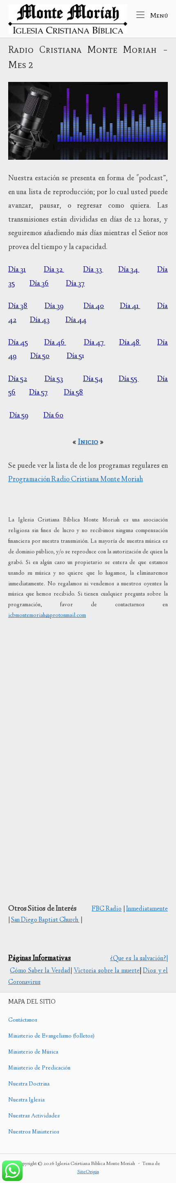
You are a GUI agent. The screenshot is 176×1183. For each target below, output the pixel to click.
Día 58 (73, 393)
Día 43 (40, 320)
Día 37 (75, 284)
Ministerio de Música (33, 1052)
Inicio (88, 441)
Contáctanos (22, 1020)
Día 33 (93, 270)
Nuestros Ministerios (33, 1132)
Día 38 (17, 306)
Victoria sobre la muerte (106, 971)
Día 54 (93, 379)
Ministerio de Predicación (39, 1068)
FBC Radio (107, 909)
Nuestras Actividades (34, 1116)
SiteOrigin (88, 1172)
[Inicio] (67, 19)
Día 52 (17, 379)
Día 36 (39, 284)
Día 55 (129, 379)
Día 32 (54, 270)
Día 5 (74, 356)
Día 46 (55, 343)
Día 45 (18, 343)
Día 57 (38, 393)
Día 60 (53, 415)
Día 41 (130, 306)
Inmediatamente (147, 909)
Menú (158, 15)
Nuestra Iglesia (26, 1100)
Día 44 (75, 320)
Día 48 (130, 343)
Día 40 (93, 306)
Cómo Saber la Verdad (40, 971)
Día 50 (40, 356)
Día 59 (19, 415)
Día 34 (129, 270)
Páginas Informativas (39, 958)
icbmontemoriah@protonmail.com (47, 616)
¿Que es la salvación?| (139, 958)
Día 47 (94, 343)
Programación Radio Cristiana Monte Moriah (75, 479)
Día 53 (54, 379)
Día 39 (54, 306)
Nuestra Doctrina (29, 1084)
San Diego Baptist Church (45, 920)
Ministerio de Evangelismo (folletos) (51, 1036)
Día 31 (17, 270)
